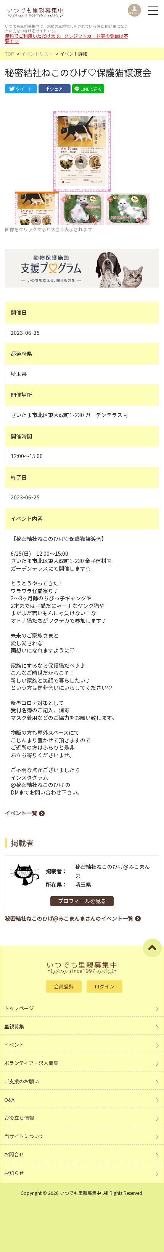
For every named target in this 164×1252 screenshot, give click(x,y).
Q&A (9, 1099)
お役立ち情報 (19, 1117)
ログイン (104, 986)
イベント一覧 (21, 813)
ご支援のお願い (21, 1081)
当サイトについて (24, 1136)
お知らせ (14, 1173)
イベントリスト (37, 53)
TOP (9, 53)
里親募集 (14, 1026)
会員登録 (64, 986)
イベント (14, 1044)
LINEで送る (91, 89)
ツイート (24, 89)
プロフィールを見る (82, 901)
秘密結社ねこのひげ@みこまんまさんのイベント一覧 (69, 918)
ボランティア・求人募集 (31, 1063)
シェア (56, 89)
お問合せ (14, 1154)
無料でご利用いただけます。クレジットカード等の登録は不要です (66, 38)
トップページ (19, 1008)
